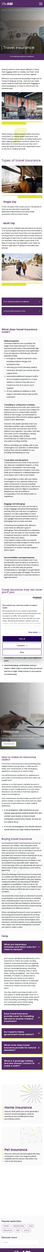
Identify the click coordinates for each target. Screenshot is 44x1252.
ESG (17, 1230)
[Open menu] (40, 4)
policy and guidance (15, 10)
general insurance (31, 10)
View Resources (8, 744)
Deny (22, 652)
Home (4, 10)
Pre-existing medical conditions (22, 56)
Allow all (22, 639)
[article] (22, 1104)
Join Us (26, 1230)
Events (6, 1226)
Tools (31, 1226)
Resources (7, 1230)
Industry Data (18, 1226)
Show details (33, 632)
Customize (21, 645)
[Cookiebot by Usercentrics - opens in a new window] (33, 598)
